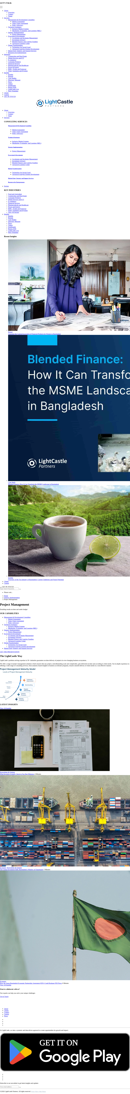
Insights (6, 73)
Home (6, 596)
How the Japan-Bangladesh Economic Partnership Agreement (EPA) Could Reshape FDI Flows (31, 983)
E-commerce (12, 60)
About (6, 10)
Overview (11, 12)
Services (6, 18)
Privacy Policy (34, 1091)
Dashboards (12, 85)
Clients (6, 93)
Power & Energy (13, 67)
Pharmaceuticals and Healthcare (18, 65)
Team (10, 116)
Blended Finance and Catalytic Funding (25, 42)
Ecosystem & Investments (16, 36)
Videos (10, 84)
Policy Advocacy (17, 25)
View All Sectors (13, 212)
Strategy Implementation (16, 32)
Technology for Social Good (21, 47)
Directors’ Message (14, 80)
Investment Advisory (18, 40)
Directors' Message (14, 221)
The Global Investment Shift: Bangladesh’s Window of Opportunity (21, 869)
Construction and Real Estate (17, 56)
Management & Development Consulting (21, 20)
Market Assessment (18, 21)
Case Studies (12, 78)
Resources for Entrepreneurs (17, 53)
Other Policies (42, 1091)
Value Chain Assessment (20, 23)
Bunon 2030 (12, 87)
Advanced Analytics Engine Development (25, 49)
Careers (6, 95)
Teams (10, 16)
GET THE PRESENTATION (9, 652)
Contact (10, 14)
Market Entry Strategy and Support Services (22, 51)
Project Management (18, 34)
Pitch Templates (13, 91)
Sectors (6, 186)
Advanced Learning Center (21, 43)
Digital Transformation (15, 45)
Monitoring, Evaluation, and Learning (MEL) (26, 31)
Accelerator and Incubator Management (25, 38)
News (10, 82)
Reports (10, 76)
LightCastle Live (13, 89)
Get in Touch (4, 996)
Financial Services (14, 63)
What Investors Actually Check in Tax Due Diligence (17, 774)
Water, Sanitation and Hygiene (18, 71)
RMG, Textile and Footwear (17, 69)
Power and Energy (14, 207)
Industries (7, 54)
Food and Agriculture (15, 194)
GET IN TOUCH (10, 96)
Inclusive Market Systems (20, 29)
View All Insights (5, 708)
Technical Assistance (14, 27)
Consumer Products (14, 62)
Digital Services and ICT (16, 58)
